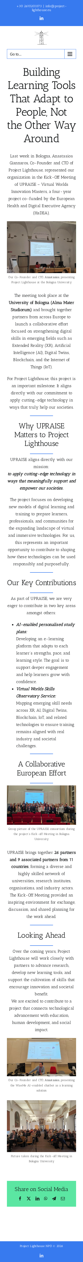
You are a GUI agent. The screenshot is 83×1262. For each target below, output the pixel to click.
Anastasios (52, 277)
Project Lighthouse (26, 170)
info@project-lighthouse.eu (49, 8)
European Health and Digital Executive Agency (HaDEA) (41, 205)
